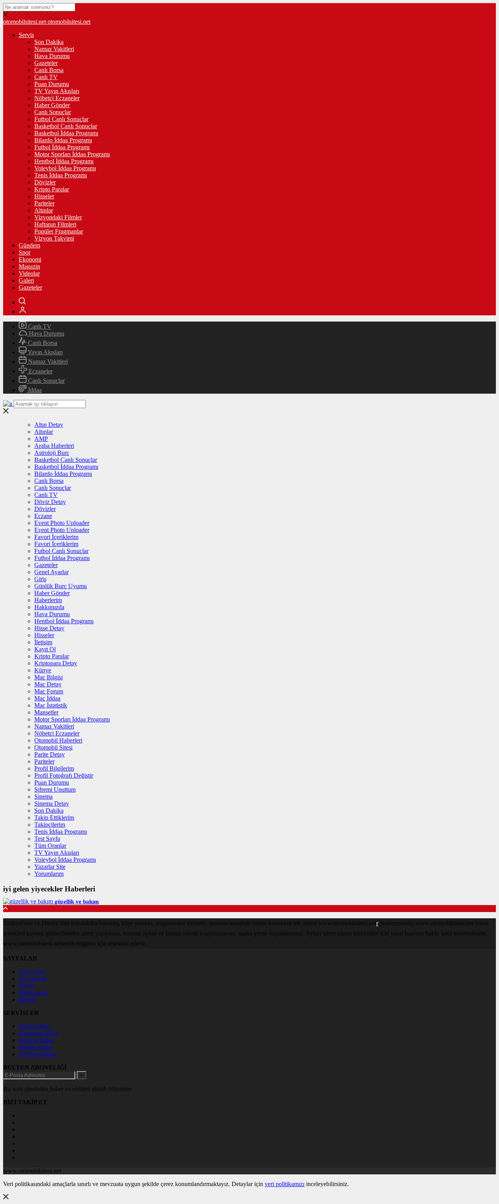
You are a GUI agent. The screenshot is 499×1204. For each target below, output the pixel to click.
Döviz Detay (50, 502)
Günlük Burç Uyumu (60, 586)
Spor (24, 252)
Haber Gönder (52, 105)
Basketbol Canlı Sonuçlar (65, 126)
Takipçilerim (49, 824)
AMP (41, 438)
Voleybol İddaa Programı (65, 168)
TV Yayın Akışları (56, 91)
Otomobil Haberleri (58, 740)
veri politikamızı (284, 1184)
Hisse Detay (49, 628)
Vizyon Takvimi (54, 238)
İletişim (43, 642)
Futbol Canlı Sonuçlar (61, 119)
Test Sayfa (47, 838)
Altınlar (43, 210)
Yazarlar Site (49, 866)
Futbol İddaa (34, 1026)
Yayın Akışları (45, 352)
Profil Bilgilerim (54, 768)
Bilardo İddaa (35, 1047)
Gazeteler (46, 63)
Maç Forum (48, 691)
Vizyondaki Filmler (58, 217)
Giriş (40, 579)
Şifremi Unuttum (55, 789)
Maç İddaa (47, 698)
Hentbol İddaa (36, 1040)
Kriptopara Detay (55, 663)
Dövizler (45, 182)
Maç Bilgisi (48, 677)
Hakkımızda (49, 607)
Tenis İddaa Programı (60, 175)
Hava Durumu (52, 56)
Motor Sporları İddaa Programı (72, 154)
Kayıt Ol (45, 649)
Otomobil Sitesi (53, 747)
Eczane (43, 516)
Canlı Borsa (49, 70)
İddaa (34, 390)
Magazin (29, 266)
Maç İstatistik (50, 705)
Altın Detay (48, 424)
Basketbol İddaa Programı (66, 133)
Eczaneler (40, 371)
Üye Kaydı (32, 978)
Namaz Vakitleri (54, 49)
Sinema (43, 796)
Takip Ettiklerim (54, 817)
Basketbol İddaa (38, 1033)
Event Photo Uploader (61, 523)
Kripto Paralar (51, 189)
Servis (26, 35)
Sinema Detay (51, 803)
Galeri (26, 280)
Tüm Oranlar (50, 845)
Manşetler (46, 712)
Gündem (29, 245)
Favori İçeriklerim (56, 537)
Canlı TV (46, 77)
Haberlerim (48, 600)
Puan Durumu (51, 84)
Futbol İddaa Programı (62, 147)
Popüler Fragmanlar (58, 231)
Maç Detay (48, 684)
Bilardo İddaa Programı (63, 140)
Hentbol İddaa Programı (64, 161)
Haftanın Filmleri (55, 224)
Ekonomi (30, 259)
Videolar (29, 273)
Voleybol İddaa (37, 1054)
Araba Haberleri (54, 445)
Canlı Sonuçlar (52, 112)
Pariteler (44, 203)
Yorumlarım (49, 873)
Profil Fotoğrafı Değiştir (63, 775)
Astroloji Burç (51, 452)
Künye (42, 670)
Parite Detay (49, 754)
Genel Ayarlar (51, 572)
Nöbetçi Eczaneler (57, 98)
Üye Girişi (31, 971)
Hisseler (44, 196)
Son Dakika (49, 42)
